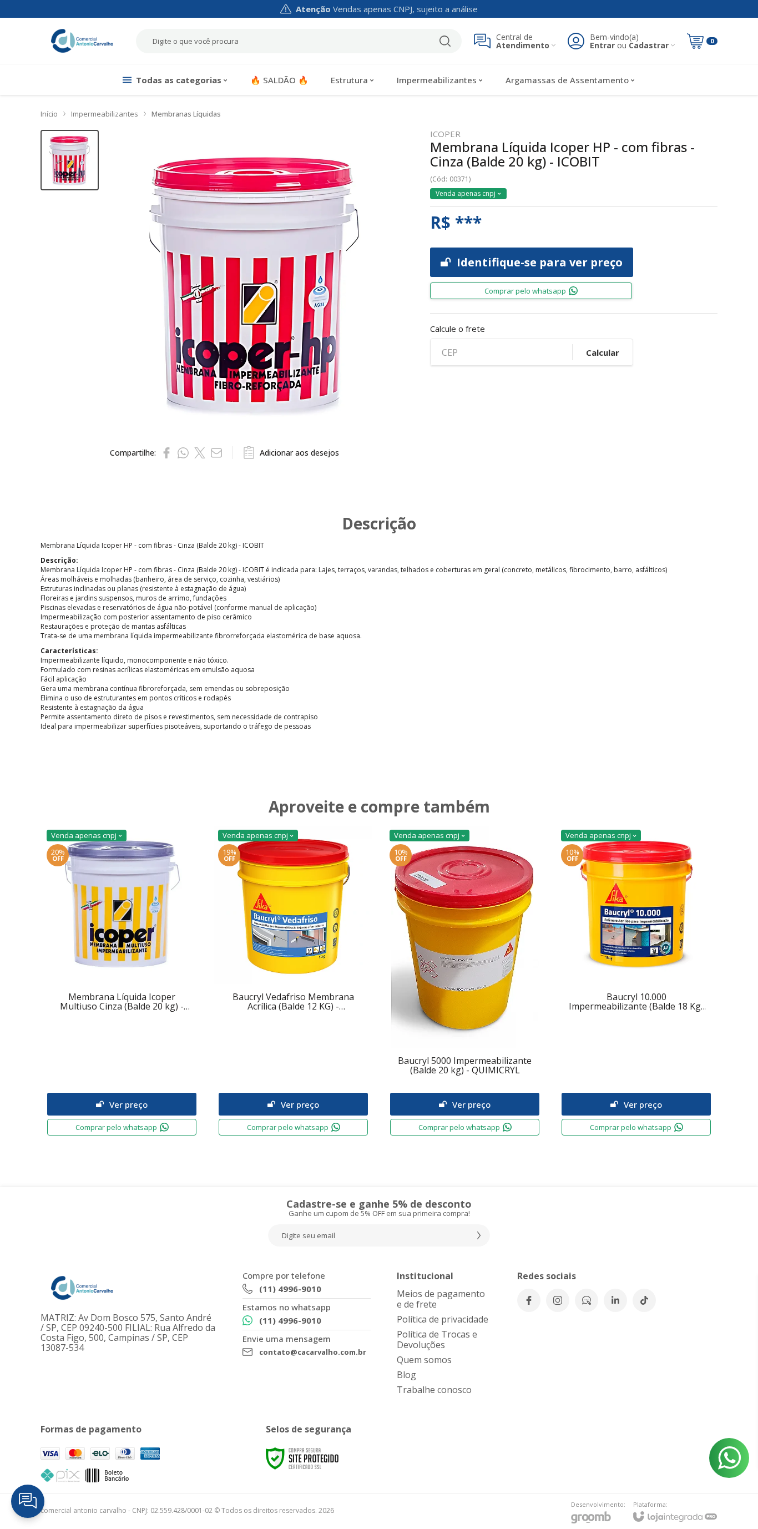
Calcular (602, 352)
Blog (406, 1375)
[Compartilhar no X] (199, 452)
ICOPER (445, 134)
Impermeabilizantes (104, 114)
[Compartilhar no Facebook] (166, 452)
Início (49, 114)
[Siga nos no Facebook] (528, 1300)
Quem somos (424, 1360)
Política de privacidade (442, 1319)
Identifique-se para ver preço (540, 262)
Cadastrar (649, 45)
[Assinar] (479, 1235)
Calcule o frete (457, 329)
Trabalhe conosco (434, 1390)
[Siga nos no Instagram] (557, 1300)
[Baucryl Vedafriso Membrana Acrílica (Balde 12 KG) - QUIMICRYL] (293, 983)
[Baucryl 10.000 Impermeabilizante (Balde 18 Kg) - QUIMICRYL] (636, 983)
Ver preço (128, 1104)
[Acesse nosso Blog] (586, 1300)
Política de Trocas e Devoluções (437, 1339)
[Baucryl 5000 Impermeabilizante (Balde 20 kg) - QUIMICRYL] (464, 983)
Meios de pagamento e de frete (441, 1299)
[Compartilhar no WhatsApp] (183, 452)
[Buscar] (445, 41)
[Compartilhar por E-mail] (216, 452)
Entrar (602, 45)
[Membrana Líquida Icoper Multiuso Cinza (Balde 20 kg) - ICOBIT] (122, 983)
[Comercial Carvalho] (82, 40)
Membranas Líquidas (186, 114)
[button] (70, 160)
